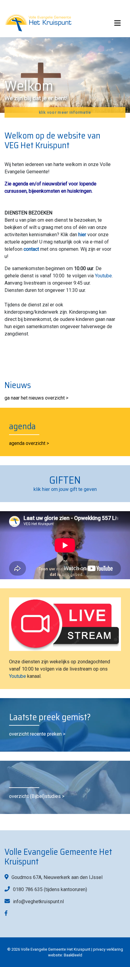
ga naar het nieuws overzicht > (36, 398)
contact (31, 249)
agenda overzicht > (29, 443)
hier (82, 234)
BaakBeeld (73, 955)
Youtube (103, 276)
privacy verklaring (108, 949)
